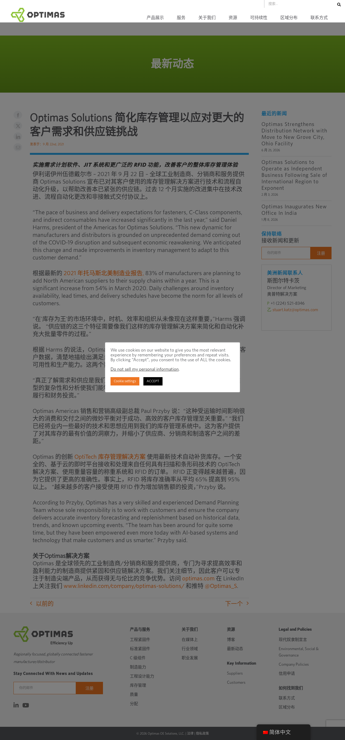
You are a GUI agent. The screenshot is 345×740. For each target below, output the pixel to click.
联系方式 (319, 18)
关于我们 (207, 18)
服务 (181, 18)
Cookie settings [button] (125, 381)
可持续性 (258, 18)
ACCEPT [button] (153, 381)
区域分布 (289, 18)
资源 (233, 18)
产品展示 (155, 18)
